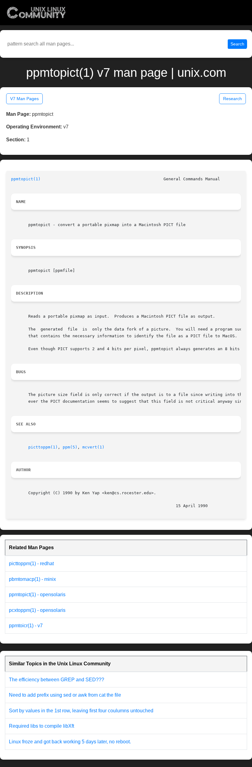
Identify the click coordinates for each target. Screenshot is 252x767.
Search (237, 43)
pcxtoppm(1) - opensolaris (37, 610)
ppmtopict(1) (26, 179)
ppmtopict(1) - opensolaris (37, 594)
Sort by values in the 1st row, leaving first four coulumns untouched (81, 710)
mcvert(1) (93, 447)
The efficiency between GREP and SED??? (56, 679)
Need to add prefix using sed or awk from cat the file (65, 695)
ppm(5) (70, 447)
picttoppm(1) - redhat (31, 563)
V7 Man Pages (24, 98)
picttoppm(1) (43, 447)
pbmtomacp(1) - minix (32, 579)
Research (232, 98)
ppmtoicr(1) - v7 (26, 625)
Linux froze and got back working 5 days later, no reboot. (70, 741)
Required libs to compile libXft (41, 726)
